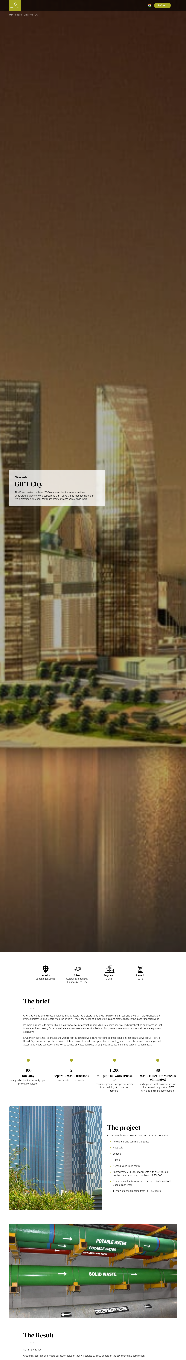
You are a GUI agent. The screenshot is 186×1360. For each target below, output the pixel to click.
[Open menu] (175, 5)
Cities (26, 15)
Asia (24, 477)
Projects (18, 15)
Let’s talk (162, 5)
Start (11, 15)
